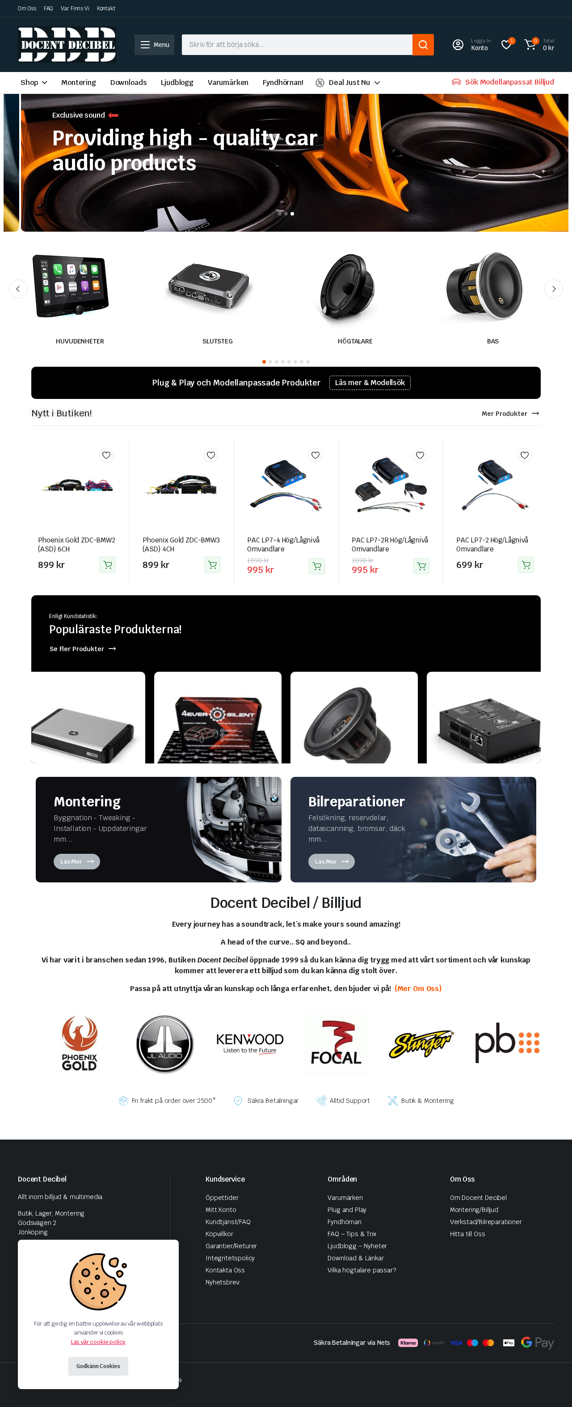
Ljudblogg (177, 82)
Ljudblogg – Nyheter (357, 1246)
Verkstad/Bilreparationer (486, 1222)
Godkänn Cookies (98, 1366)
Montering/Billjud (474, 1210)
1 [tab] (280, 214)
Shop (29, 82)
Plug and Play (347, 1210)
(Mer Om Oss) (417, 988)
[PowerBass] (507, 1043)
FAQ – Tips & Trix (352, 1234)
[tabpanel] (286, 158)
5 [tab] (289, 362)
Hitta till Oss (467, 1234)
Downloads (128, 82)
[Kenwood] (250, 1043)
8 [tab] (308, 362)
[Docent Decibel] (67, 44)
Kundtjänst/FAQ (228, 1222)
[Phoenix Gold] (79, 1043)
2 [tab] (286, 214)
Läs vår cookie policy (98, 1342)
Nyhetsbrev (222, 1282)
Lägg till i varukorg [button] (108, 565)
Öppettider (222, 1198)
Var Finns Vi (75, 8)
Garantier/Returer (231, 1246)
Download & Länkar (355, 1258)
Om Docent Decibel (478, 1198)
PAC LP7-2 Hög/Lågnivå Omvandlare (492, 544)
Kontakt (106, 8)
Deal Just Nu (349, 82)
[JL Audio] (164, 1043)
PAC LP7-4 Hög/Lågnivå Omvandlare (283, 544)
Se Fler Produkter (77, 649)
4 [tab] (283, 362)
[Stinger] (421, 1043)
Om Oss (27, 8)
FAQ (48, 8)
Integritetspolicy (230, 1258)
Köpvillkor (219, 1234)
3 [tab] (292, 214)
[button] (538, 44)
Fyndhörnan (344, 1222)
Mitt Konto (221, 1210)
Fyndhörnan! (283, 82)
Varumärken (228, 82)
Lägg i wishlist (106, 455)
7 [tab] (301, 362)
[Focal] (336, 1043)
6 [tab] (295, 362)
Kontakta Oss (225, 1270)
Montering (78, 82)
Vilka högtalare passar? (361, 1270)
